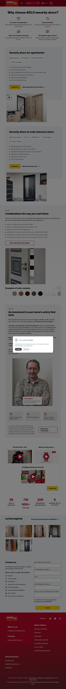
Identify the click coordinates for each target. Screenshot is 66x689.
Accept (18, 349)
